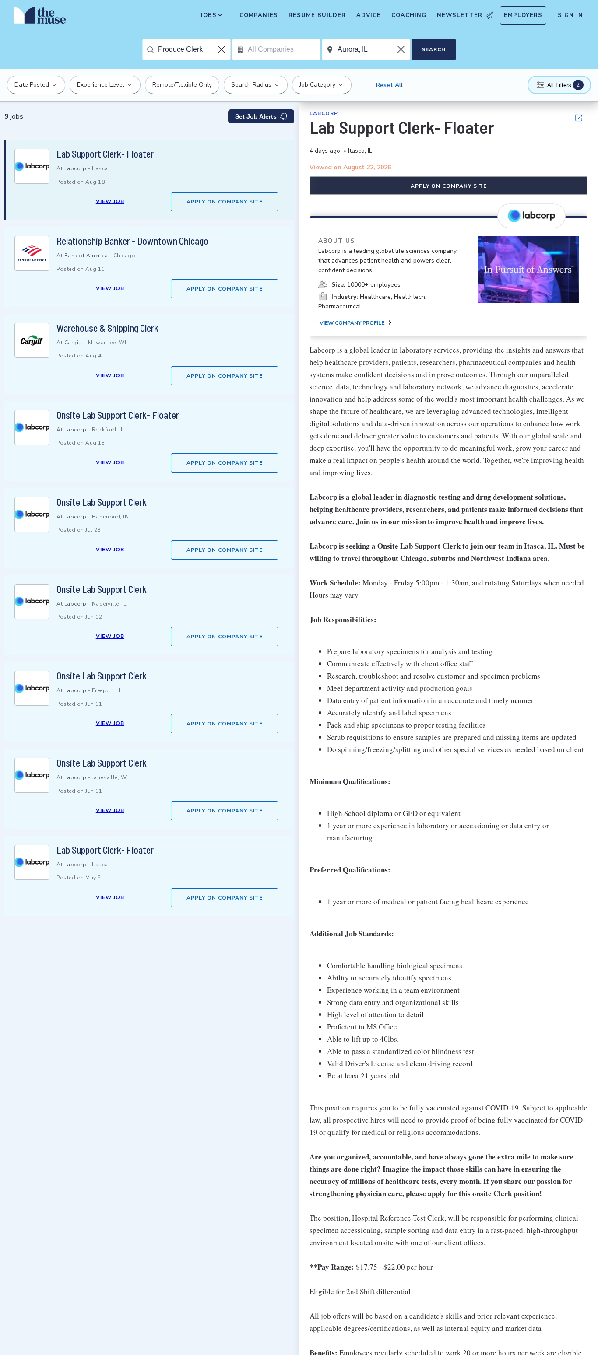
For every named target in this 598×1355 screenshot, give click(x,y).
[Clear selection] (222, 49)
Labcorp (75, 168)
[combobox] (194, 49)
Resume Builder (317, 15)
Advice (368, 15)
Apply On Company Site (224, 201)
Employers (523, 15)
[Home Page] (40, 17)
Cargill (73, 342)
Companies (258, 15)
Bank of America (86, 255)
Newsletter (459, 15)
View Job (110, 201)
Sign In (570, 15)
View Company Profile (352, 322)
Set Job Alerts (256, 116)
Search (434, 49)
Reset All (389, 85)
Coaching (408, 15)
